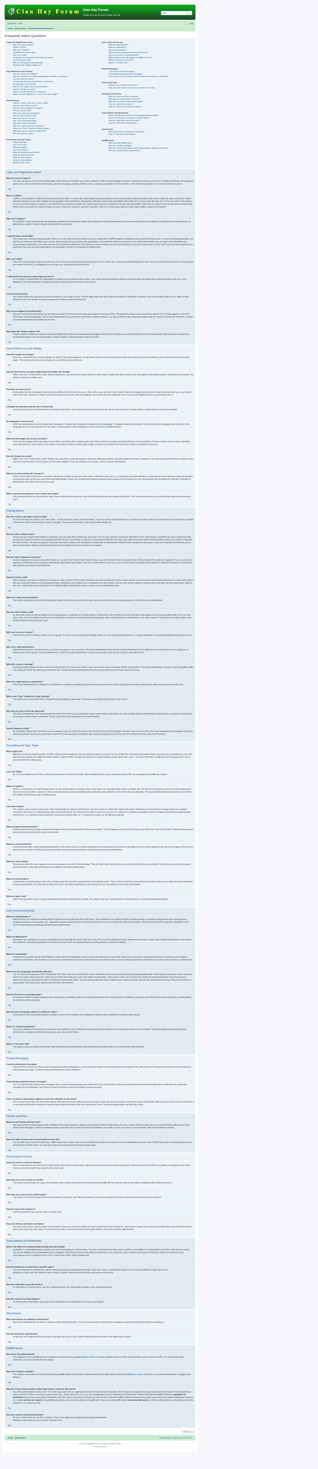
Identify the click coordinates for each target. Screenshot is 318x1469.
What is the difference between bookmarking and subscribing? (133, 115)
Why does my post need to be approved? (29, 131)
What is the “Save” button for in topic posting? (31, 128)
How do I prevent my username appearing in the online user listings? (40, 76)
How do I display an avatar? (24, 89)
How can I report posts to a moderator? (29, 126)
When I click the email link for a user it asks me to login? (35, 94)
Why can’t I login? (20, 55)
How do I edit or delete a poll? (24, 116)
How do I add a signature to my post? (28, 108)
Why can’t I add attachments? (25, 121)
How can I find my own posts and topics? (124, 107)
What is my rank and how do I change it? (29, 92)
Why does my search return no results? (124, 99)
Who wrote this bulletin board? (120, 143)
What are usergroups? (117, 50)
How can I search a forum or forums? (123, 96)
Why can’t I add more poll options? (26, 113)
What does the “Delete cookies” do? (27, 65)
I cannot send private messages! (121, 71)
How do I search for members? (120, 104)
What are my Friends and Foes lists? (123, 85)
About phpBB (33, 1360)
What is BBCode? (20, 142)
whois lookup (19, 1394)
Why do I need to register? (23, 45)
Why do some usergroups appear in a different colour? (130, 57)
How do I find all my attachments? (121, 134)
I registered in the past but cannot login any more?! (33, 57)
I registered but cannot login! (24, 52)
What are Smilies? (20, 147)
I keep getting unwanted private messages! (125, 74)
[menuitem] (19, 23)
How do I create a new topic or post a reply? (30, 103)
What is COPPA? (19, 47)
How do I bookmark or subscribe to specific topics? (129, 118)
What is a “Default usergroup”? (120, 60)
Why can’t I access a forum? (24, 118)
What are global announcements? (26, 152)
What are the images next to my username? (30, 87)
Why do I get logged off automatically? (28, 63)
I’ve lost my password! (22, 60)
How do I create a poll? (22, 111)
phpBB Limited (87, 1357)
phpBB (109, 427)
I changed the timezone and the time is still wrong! (33, 81)
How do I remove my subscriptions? (122, 123)
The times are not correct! (23, 79)
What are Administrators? (118, 45)
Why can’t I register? (21, 50)
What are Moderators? (117, 47)
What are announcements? (24, 155)
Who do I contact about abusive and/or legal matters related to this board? (138, 148)
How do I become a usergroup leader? (123, 55)
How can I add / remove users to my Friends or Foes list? (131, 88)
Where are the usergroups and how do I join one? (128, 52)
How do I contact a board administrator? (124, 150)
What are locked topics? (22, 160)
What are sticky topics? (22, 157)
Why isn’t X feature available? (120, 146)
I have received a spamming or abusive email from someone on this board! (138, 76)
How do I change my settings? (25, 74)
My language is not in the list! (24, 84)
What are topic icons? (21, 163)
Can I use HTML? (20, 145)
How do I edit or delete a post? (25, 106)
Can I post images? (20, 150)
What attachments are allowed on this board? (126, 132)
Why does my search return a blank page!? (125, 101)
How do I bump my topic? (23, 133)
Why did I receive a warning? (24, 123)
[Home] (44, 10)
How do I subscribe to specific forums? (124, 120)
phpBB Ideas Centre (134, 1374)
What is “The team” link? (118, 63)
